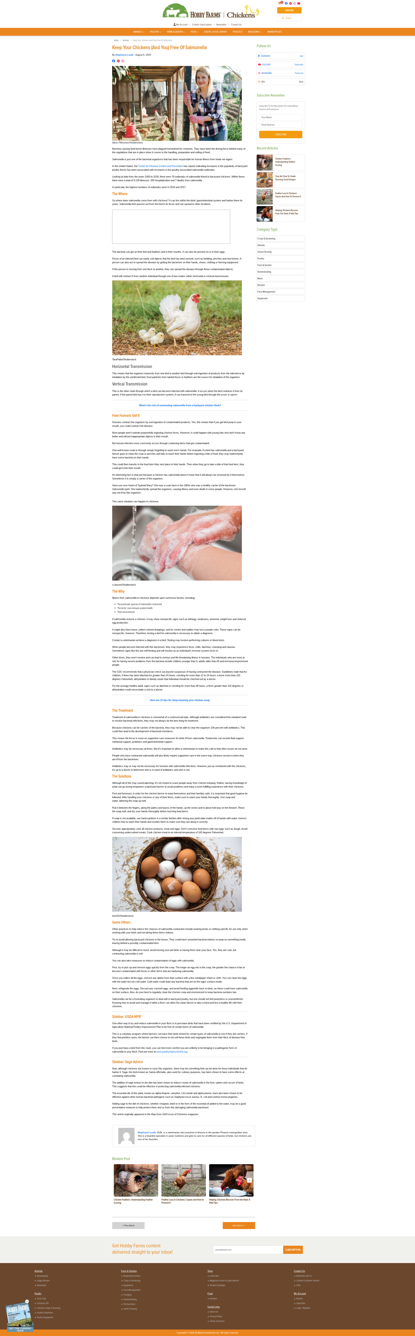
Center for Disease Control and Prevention (160, 166)
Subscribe (289, 10)
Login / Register (303, 1308)
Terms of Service (217, 1321)
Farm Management (132, 1290)
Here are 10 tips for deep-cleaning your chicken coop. (180, 700)
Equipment (128, 1285)
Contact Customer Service (307, 1280)
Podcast (237, 31)
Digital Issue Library (215, 31)
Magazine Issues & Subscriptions (224, 1280)
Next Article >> (239, 1225)
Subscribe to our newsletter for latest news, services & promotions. (278, 108)
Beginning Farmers (132, 1275)
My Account (181, 24)
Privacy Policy (216, 1316)
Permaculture (129, 1304)
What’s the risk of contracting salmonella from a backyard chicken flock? (180, 405)
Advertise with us (304, 1275)
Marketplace (274, 31)
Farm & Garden (175, 31)
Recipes (213, 1298)
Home (116, 40)
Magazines (254, 31)
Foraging (127, 1294)
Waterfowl (41, 1285)
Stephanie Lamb (124, 54)
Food (193, 31)
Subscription (292, 1249)
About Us (214, 1311)
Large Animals (43, 1280)
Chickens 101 (43, 1303)
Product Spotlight (217, 1285)
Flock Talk (41, 1298)
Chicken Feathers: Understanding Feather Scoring (285, 161)
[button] (249, 1180)
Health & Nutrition (45, 1312)
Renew (299, 1298)
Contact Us (236, 24)
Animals (137, 31)
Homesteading (130, 1299)
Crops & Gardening (132, 1280)
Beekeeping (42, 1275)
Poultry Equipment (45, 1317)
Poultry (154, 31)
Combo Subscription (202, 24)
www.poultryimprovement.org (171, 1051)
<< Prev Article (128, 1225)
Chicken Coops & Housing (48, 1308)
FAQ (298, 1285)
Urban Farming (130, 1308)
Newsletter (221, 24)
